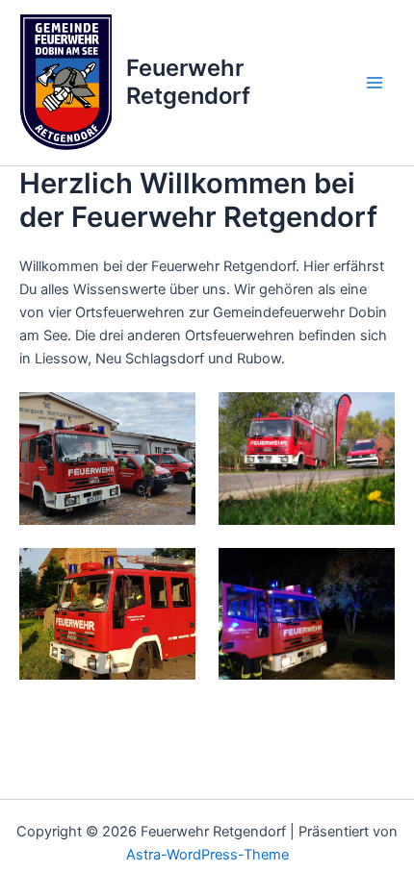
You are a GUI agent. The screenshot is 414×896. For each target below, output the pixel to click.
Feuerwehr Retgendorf (188, 81)
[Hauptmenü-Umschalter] (374, 82)
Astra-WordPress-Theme (207, 854)
